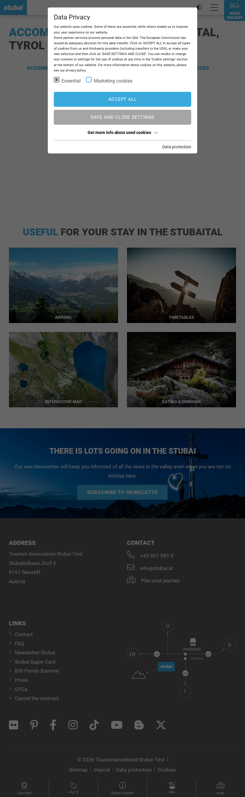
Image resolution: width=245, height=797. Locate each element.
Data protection (176, 146)
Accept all (122, 99)
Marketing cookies (113, 81)
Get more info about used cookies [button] (119, 132)
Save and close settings (122, 117)
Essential (71, 81)
